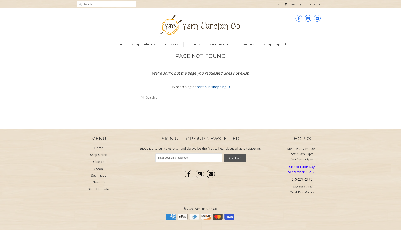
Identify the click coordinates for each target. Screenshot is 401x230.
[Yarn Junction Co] (200, 26)
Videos (195, 44)
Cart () (294, 4)
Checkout (314, 4)
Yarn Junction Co (205, 209)
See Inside (219, 44)
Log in (274, 4)
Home (117, 44)
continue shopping (212, 87)
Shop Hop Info (276, 44)
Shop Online (142, 44)
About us (246, 44)
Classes (172, 44)
